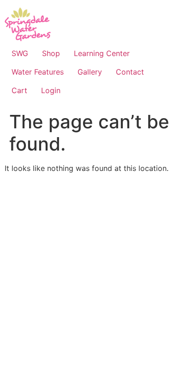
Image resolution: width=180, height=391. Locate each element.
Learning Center (102, 53)
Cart (19, 90)
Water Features (38, 71)
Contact (130, 71)
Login (50, 90)
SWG (20, 53)
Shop (51, 53)
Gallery (90, 71)
